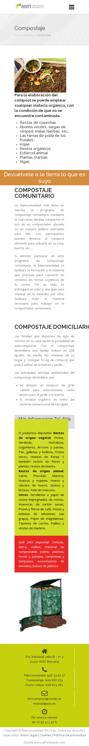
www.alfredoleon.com (49, 742)
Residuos (29, 35)
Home (18, 35)
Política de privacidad (69, 735)
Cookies (45, 735)
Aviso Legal (29, 735)
